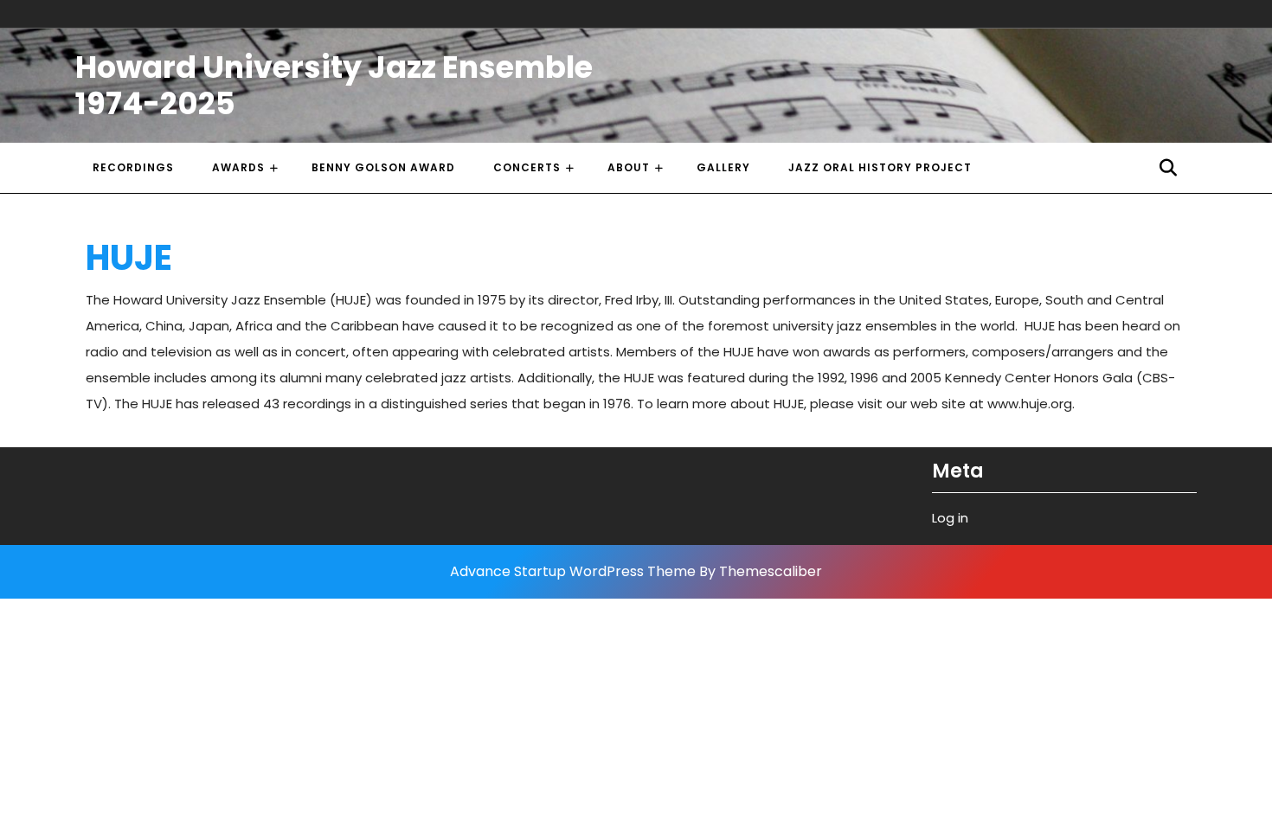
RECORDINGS (133, 167)
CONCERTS (527, 167)
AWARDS (238, 167)
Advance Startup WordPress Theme (573, 571)
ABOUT (628, 167)
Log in (950, 518)
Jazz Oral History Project (880, 167)
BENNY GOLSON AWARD (383, 167)
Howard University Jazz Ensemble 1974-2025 (334, 85)
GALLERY (723, 167)
